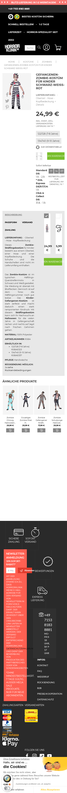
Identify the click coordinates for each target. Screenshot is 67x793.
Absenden (28, 570)
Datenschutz (45, 699)
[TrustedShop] (14, 16)
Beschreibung (13, 215)
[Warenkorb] (58, 48)
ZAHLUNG (10, 230)
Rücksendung (46, 682)
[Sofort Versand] (35, 531)
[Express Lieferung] (42, 590)
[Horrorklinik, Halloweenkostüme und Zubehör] (12, 48)
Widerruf (43, 676)
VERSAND (27, 222)
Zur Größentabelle (51, 147)
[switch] (7, 788)
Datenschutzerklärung (20, 648)
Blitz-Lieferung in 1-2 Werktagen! (34, 2)
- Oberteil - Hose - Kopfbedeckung (47, 100)
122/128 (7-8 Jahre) (48, 133)
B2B (39, 688)
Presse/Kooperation (49, 693)
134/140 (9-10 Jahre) (49, 140)
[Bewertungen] (48, 561)
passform (11, 222)
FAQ (39, 671)
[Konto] (46, 48)
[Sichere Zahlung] (19, 531)
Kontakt (42, 665)
